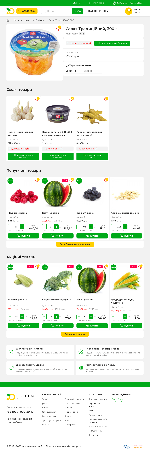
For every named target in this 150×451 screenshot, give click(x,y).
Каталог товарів (22, 20)
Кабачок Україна (17, 299)
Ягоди (68, 416)
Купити (25, 235)
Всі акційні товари (75, 334)
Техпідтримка (95, 431)
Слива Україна (85, 212)
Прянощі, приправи (74, 399)
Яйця (67, 420)
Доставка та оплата (98, 399)
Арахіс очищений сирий (125, 212)
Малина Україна (17, 212)
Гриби (44, 403)
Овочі (44, 399)
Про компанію (95, 415)
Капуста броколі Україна (56, 299)
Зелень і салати (49, 412)
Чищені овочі (71, 412)
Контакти (93, 435)
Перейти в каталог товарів (75, 244)
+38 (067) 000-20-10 (20, 411)
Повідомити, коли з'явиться (112, 43)
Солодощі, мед (72, 403)
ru (79, 3)
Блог (90, 410)
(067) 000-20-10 (96, 11)
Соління (39, 20)
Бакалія (45, 424)
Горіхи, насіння (49, 416)
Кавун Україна (50, 212)
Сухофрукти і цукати (52, 420)
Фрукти (45, 407)
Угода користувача (98, 426)
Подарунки (70, 424)
